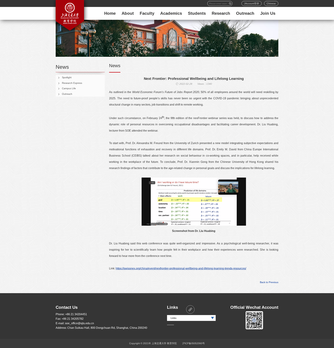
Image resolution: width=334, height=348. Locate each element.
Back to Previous (269, 282)
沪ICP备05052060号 (193, 343)
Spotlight (66, 77)
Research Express (72, 83)
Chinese (271, 3)
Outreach (67, 94)
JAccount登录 (251, 3)
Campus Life (69, 88)
